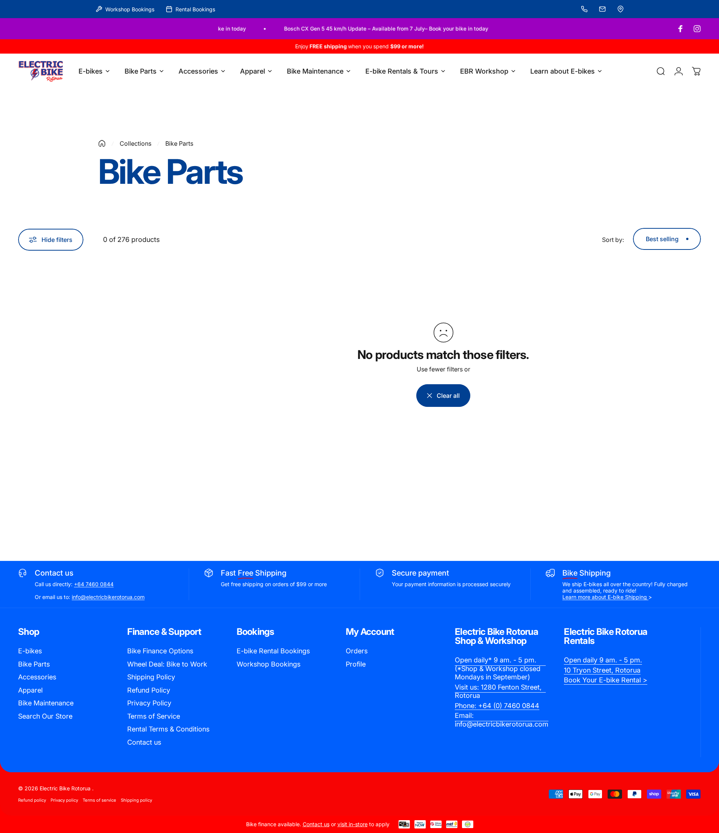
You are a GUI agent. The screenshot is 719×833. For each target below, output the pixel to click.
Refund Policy (148, 690)
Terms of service (99, 800)
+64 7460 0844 (94, 584)
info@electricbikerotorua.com (108, 597)
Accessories (37, 677)
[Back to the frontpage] (102, 143)
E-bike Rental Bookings (273, 651)
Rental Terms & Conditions (168, 729)
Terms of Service (153, 716)
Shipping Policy (151, 677)
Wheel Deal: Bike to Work (167, 664)
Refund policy (32, 800)
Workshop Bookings (268, 664)
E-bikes (30, 651)
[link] (500, 669)
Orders (357, 651)
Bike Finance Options (160, 651)
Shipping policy (136, 800)
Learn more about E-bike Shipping (605, 597)
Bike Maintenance (46, 703)
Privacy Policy (149, 703)
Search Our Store (45, 716)
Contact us (144, 742)
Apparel (30, 690)
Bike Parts (34, 664)
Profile (356, 664)
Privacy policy (64, 800)
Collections (135, 143)
